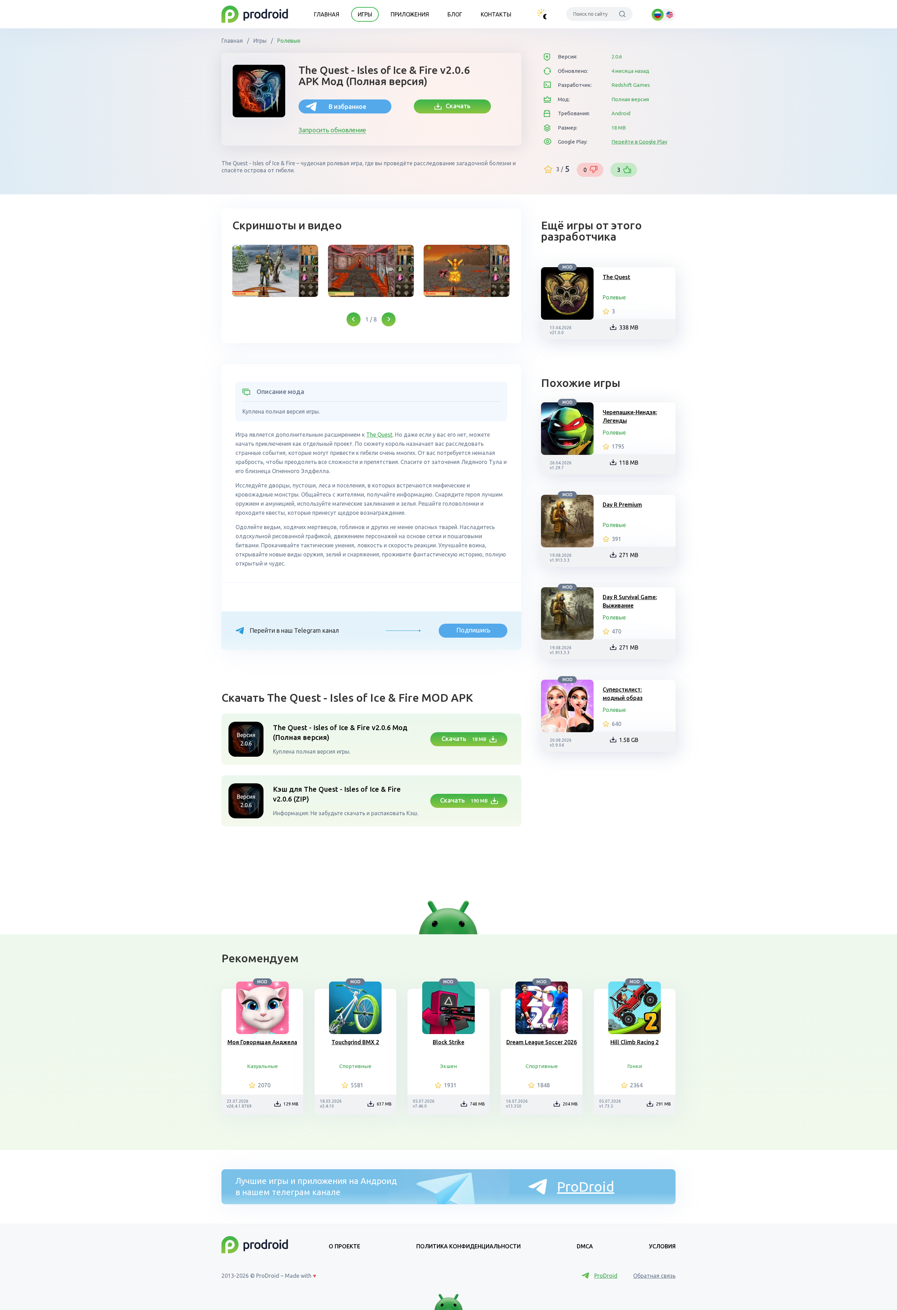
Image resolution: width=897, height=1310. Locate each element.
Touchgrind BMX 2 (355, 1042)
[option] (275, 271)
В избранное (347, 106)
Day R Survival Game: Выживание (630, 601)
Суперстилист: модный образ (623, 693)
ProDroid (585, 1186)
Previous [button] (354, 319)
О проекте (344, 1246)
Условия (662, 1246)
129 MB (291, 1104)
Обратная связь (654, 1276)
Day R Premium (622, 504)
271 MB (628, 555)
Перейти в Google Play (639, 142)
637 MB (384, 1104)
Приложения (410, 14)
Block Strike (448, 1042)
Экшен (448, 1066)
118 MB (628, 462)
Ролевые (288, 40)
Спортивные (355, 1066)
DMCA (585, 1246)
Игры (365, 14)
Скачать (456, 105)
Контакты (496, 14)
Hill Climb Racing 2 (634, 1042)
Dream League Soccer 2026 (541, 1042)
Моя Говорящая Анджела (262, 1042)
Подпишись (473, 629)
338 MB (628, 327)
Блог (454, 14)
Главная (326, 14)
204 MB (570, 1104)
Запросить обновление (332, 129)
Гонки (634, 1066)
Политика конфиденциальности (468, 1246)
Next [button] (389, 319)
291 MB (663, 1104)
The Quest (379, 434)
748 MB (477, 1104)
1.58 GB (628, 740)
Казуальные (262, 1066)
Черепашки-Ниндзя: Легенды (630, 416)
